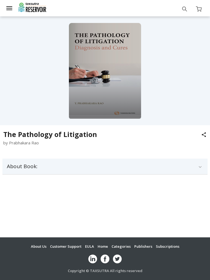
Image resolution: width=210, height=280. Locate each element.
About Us (38, 246)
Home (103, 246)
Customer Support (65, 246)
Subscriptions (167, 246)
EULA (89, 246)
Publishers (143, 246)
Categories (121, 246)
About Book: (22, 166)
